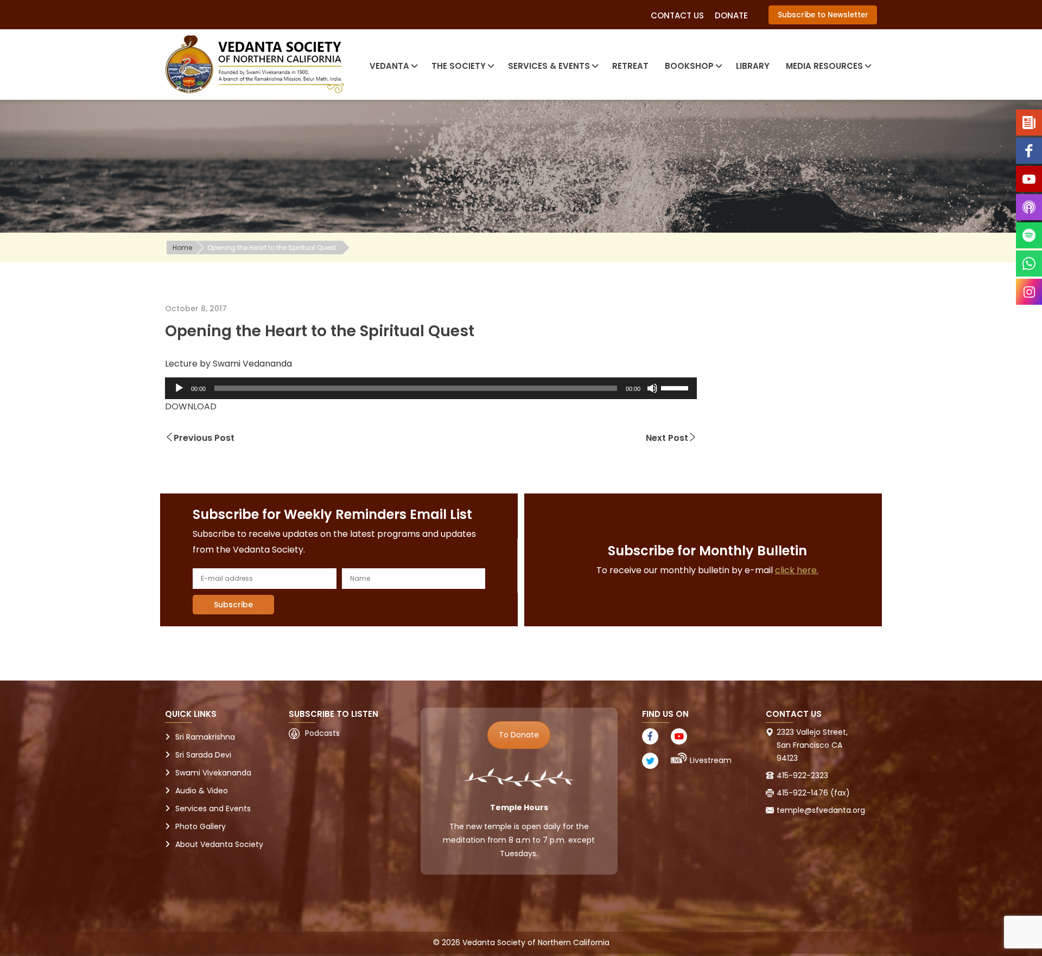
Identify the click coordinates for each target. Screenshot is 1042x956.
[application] (431, 388)
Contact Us (677, 15)
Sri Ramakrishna (205, 737)
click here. (796, 570)
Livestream (711, 760)
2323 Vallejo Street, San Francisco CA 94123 (812, 745)
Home (182, 247)
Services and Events (213, 808)
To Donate (519, 734)
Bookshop (689, 66)
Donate (731, 15)
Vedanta (389, 66)
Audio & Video (201, 790)
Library (753, 66)
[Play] (179, 388)
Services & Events (549, 66)
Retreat (630, 66)
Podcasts (322, 733)
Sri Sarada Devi (203, 754)
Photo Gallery (200, 826)
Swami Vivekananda (213, 772)
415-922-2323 (802, 775)
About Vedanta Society (219, 844)
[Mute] (652, 388)
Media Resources (824, 66)
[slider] (676, 387)
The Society (458, 66)
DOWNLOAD (191, 406)
